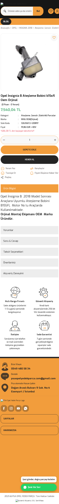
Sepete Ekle (29, 149)
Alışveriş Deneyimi (13, 273)
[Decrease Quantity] (3, 140)
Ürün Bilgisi (9, 188)
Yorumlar (8, 230)
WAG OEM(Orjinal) (29, 119)
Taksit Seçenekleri (13, 251)
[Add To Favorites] (54, 37)
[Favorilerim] (51, 11)
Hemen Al (29, 159)
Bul (38, 11)
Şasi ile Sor (34, 487)
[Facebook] (4, 408)
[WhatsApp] (25, 408)
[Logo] (13, 4)
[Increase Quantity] (56, 140)
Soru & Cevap (10, 241)
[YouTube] (18, 408)
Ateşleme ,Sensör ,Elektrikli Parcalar (38, 115)
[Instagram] (11, 408)
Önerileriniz (9, 262)
